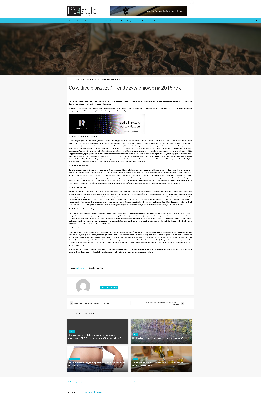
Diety (83, 79)
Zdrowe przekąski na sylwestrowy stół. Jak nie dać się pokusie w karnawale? (157, 364)
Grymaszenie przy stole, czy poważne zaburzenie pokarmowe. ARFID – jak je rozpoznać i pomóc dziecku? (94, 336)
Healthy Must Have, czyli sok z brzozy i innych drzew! (157, 338)
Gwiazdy (88, 21)
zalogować (80, 268)
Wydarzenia (151, 21)
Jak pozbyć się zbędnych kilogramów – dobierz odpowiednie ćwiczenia (97, 364)
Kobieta (141, 21)
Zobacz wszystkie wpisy (109, 287)
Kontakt (136, 382)
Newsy (71, 21)
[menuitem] (71, 20)
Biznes (79, 21)
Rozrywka (130, 21)
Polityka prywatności (75, 382)
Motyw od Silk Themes (93, 392)
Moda (97, 21)
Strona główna (74, 79)
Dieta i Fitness (109, 21)
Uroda (120, 21)
